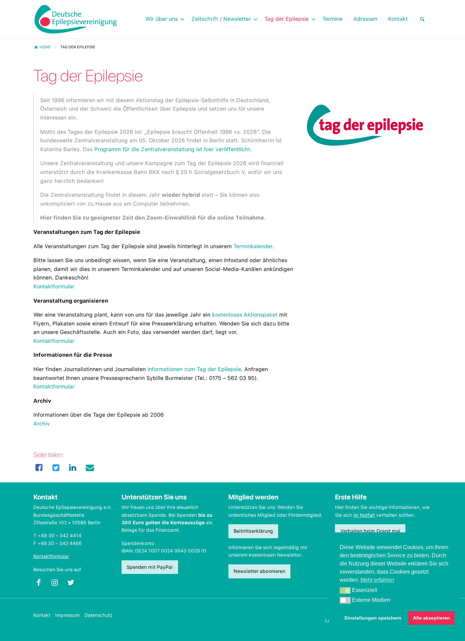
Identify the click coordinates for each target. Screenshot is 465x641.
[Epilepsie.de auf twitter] (74, 584)
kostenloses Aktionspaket (244, 314)
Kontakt (41, 615)
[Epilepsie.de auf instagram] (57, 584)
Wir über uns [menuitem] (161, 19)
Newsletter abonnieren (259, 571)
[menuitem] (422, 19)
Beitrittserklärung (253, 531)
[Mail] (90, 467)
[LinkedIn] (73, 467)
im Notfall (364, 515)
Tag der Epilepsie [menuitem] (286, 19)
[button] (345, 590)
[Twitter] (56, 467)
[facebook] (39, 467)
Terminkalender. (254, 246)
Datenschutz (98, 615)
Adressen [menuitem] (365, 19)
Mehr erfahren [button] (377, 580)
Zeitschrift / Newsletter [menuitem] (221, 19)
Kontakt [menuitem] (398, 19)
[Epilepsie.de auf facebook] (41, 584)
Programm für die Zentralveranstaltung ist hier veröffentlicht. (173, 149)
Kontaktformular (54, 286)
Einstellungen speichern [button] (372, 618)
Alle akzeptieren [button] (431, 618)
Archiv (41, 423)
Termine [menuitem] (332, 19)
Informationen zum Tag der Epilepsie (194, 369)
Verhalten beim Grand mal (370, 531)
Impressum (67, 615)
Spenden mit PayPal (150, 567)
